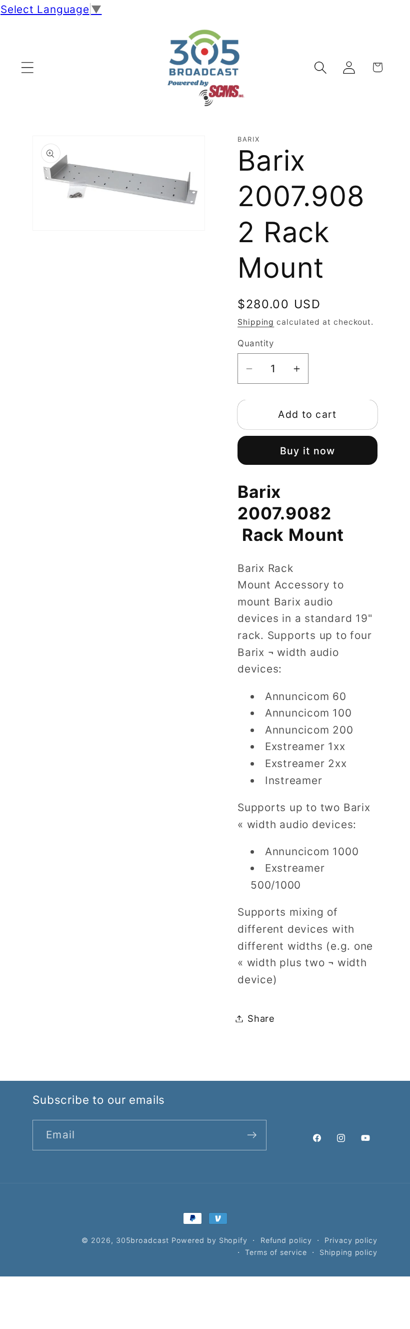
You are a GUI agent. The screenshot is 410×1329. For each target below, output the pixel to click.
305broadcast (142, 1240)
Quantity (256, 343)
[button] (27, 67)
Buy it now (308, 451)
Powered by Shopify (210, 1240)
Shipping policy (349, 1252)
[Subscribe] (252, 1135)
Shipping (256, 322)
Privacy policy (351, 1240)
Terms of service (276, 1252)
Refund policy (286, 1240)
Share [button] (261, 1018)
